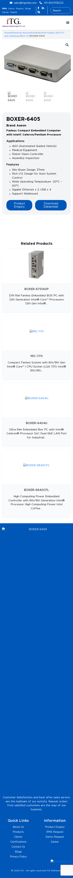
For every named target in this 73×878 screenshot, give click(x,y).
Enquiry (20, 9)
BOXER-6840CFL (36, 490)
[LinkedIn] (43, 8)
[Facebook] (39, 8)
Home (7, 33)
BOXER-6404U (36, 423)
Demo (11, 9)
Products (18, 832)
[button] (67, 45)
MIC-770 (36, 356)
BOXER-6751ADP (36, 289)
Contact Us (18, 847)
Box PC (25, 36)
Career (5, 12)
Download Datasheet (51, 205)
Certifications (18, 842)
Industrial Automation (23, 33)
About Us (18, 827)
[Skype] (39, 12)
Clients (18, 837)
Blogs (28, 9)
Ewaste (13, 12)
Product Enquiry (19, 205)
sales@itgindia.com (25, 3)
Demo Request (55, 837)
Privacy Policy (18, 857)
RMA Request (54, 832)
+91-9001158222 (53, 3)
